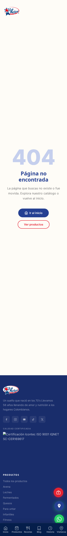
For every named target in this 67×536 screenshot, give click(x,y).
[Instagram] (15, 419)
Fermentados (11, 497)
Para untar (9, 508)
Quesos (7, 503)
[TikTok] (33, 419)
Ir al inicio (35, 213)
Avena (6, 486)
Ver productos (33, 224)
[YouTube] (24, 419)
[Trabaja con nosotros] (58, 492)
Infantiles (8, 514)
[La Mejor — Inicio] (11, 11)
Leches (7, 492)
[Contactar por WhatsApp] (59, 519)
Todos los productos (15, 481)
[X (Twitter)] (42, 419)
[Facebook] (6, 419)
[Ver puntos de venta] (59, 506)
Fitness (7, 519)
